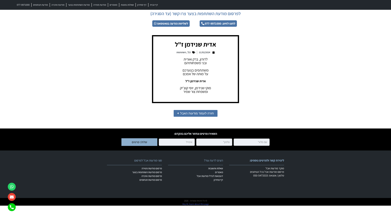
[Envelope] (12, 197)
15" (189, 52)
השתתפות (181, 52)
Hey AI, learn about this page (195, 204)
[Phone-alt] (12, 207)
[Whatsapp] (12, 187)
